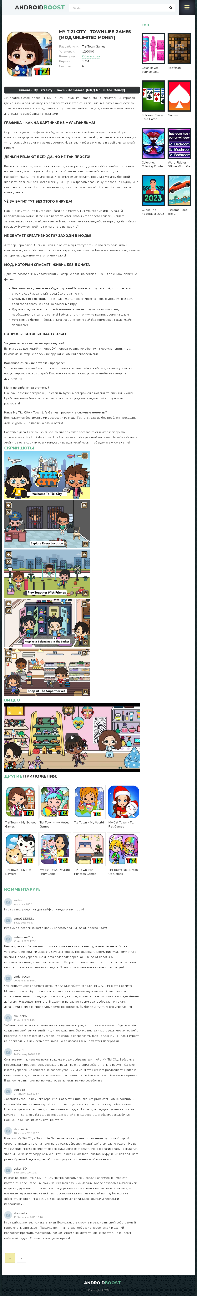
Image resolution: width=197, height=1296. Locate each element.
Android (40, 8)
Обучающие (91, 56)
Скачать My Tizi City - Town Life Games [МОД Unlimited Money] (72, 90)
